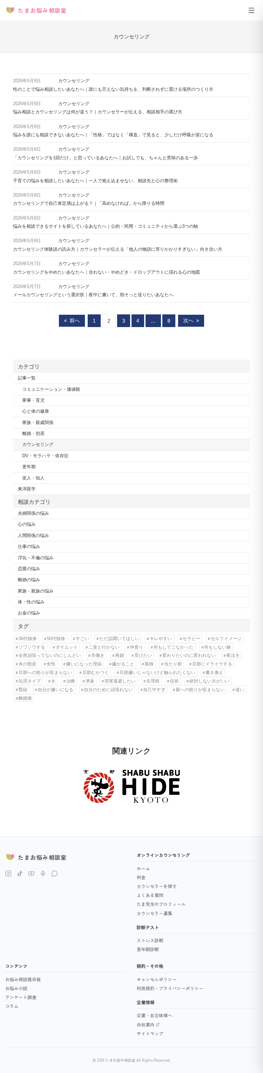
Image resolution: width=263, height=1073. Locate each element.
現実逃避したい (120, 681)
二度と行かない (104, 647)
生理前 (153, 681)
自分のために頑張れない (108, 689)
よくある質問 (150, 895)
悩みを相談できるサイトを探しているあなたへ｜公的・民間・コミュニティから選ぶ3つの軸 (105, 226)
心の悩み (27, 524)
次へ (191, 320)
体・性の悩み (31, 602)
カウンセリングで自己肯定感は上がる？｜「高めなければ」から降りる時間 (88, 203)
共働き (97, 655)
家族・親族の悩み (35, 591)
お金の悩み (29, 613)
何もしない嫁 (217, 647)
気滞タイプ (29, 681)
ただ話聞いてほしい (119, 638)
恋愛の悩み (29, 568)
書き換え (214, 672)
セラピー (191, 638)
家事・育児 (33, 400)
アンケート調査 (20, 997)
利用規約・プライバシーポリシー (170, 988)
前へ (72, 320)
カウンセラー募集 (154, 913)
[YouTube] (31, 873)
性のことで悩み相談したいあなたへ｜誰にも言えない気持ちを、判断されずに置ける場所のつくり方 (113, 89)
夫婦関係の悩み (33, 513)
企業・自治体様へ (154, 1015)
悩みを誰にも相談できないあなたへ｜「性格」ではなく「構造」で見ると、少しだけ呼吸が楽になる (113, 135)
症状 (174, 681)
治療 (70, 681)
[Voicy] (43, 873)
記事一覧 (27, 378)
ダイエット (66, 647)
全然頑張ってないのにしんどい (49, 655)
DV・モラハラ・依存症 (45, 455)
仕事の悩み (29, 546)
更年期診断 (148, 949)
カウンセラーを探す (157, 886)
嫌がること (123, 663)
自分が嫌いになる (55, 689)
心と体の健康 (35, 411)
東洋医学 (27, 489)
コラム (11, 1006)
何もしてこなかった (173, 647)
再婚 (119, 655)
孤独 (149, 663)
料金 (141, 877)
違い (239, 689)
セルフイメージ (226, 638)
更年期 (29, 466)
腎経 (22, 689)
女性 (51, 663)
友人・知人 (33, 478)
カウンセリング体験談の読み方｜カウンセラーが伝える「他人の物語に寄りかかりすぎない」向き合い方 (117, 249)
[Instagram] (8, 873)
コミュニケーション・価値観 (51, 389)
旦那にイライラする (212, 663)
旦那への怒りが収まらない (45, 672)
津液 (89, 681)
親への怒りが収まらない (200, 689)
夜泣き (233, 655)
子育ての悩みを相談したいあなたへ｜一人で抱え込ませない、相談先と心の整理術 (95, 180)
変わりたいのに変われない (189, 655)
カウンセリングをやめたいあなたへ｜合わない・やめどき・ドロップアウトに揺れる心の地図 (106, 272)
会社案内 (145, 1025)
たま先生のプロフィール (161, 904)
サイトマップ (150, 1033)
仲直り (136, 647)
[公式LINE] (54, 873)
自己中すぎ (154, 689)
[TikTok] (20, 873)
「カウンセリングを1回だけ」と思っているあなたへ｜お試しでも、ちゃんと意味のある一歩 (105, 157)
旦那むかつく (95, 672)
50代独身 (56, 638)
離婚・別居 (33, 433)
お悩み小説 (16, 988)
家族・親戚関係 (37, 422)
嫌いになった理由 (84, 663)
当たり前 (173, 663)
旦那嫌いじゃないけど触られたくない (157, 672)
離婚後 (25, 698)
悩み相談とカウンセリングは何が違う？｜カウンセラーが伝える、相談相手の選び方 (97, 112)
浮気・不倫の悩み (35, 558)
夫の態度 (27, 663)
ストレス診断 (150, 940)
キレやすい (161, 638)
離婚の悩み (29, 579)
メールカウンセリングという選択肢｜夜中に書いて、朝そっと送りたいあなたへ (93, 294)
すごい (82, 638)
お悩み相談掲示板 (23, 979)
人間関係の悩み (33, 535)
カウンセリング (73, 80)
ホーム (143, 868)
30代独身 (27, 638)
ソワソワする (31, 647)
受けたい (143, 655)
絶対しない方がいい (209, 681)
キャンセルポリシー (157, 979)
